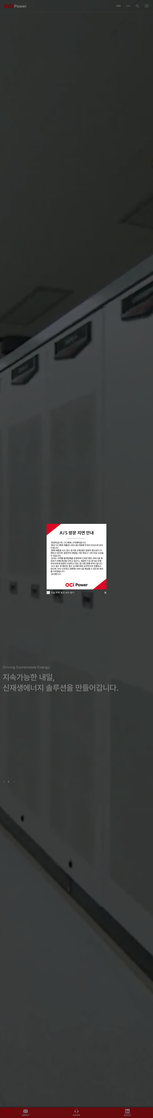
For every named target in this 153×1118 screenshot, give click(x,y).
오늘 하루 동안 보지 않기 (62, 592)
